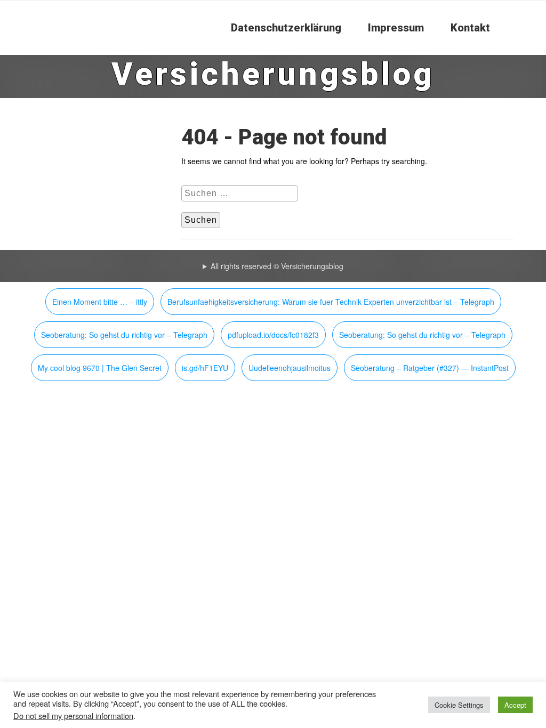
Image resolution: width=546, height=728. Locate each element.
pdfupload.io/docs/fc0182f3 (273, 334)
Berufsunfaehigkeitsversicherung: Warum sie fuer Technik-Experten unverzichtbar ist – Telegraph (330, 301)
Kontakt (470, 27)
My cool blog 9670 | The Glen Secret (100, 367)
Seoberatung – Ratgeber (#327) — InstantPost (430, 367)
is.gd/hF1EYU (205, 367)
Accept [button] (515, 705)
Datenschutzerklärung (286, 27)
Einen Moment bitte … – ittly (99, 301)
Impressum (396, 27)
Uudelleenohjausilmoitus (289, 367)
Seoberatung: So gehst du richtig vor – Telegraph (124, 334)
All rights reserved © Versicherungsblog (277, 266)
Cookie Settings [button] (459, 705)
